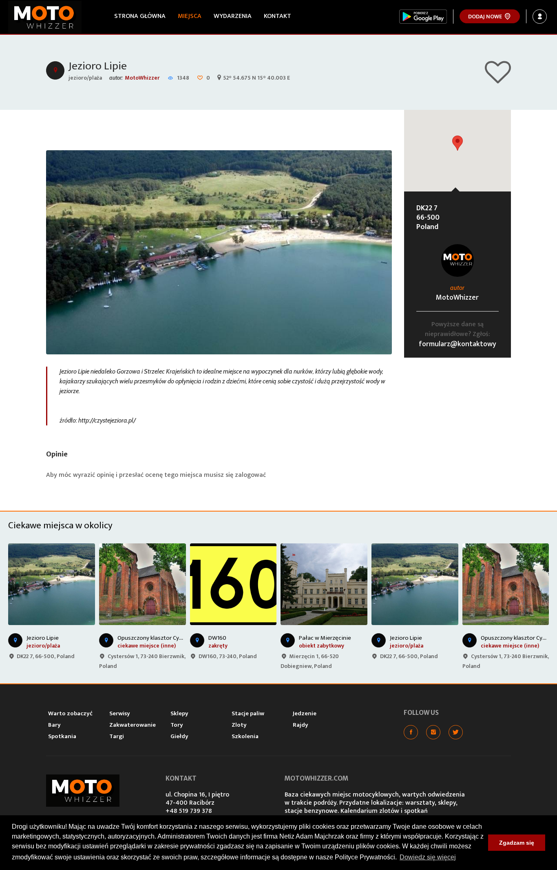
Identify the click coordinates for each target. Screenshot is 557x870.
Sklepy (179, 713)
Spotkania (62, 736)
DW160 (217, 638)
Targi (116, 736)
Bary (54, 725)
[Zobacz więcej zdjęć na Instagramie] (433, 732)
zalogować (250, 475)
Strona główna (140, 16)
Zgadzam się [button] (516, 842)
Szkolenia (245, 736)
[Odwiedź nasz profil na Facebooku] (411, 732)
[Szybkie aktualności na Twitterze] (456, 732)
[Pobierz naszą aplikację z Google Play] (423, 16)
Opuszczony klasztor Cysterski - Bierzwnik (172, 638)
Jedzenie (304, 713)
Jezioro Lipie (98, 66)
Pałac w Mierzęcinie (325, 638)
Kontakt (277, 16)
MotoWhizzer (142, 77)
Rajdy (300, 725)
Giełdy (179, 736)
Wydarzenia (233, 16)
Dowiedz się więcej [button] (428, 857)
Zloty (239, 725)
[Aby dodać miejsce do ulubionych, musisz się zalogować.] (498, 79)
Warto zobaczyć (70, 713)
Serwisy (119, 713)
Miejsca (189, 16)
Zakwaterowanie (132, 725)
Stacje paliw (248, 713)
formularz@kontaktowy (457, 344)
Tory (176, 725)
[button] (457, 143)
